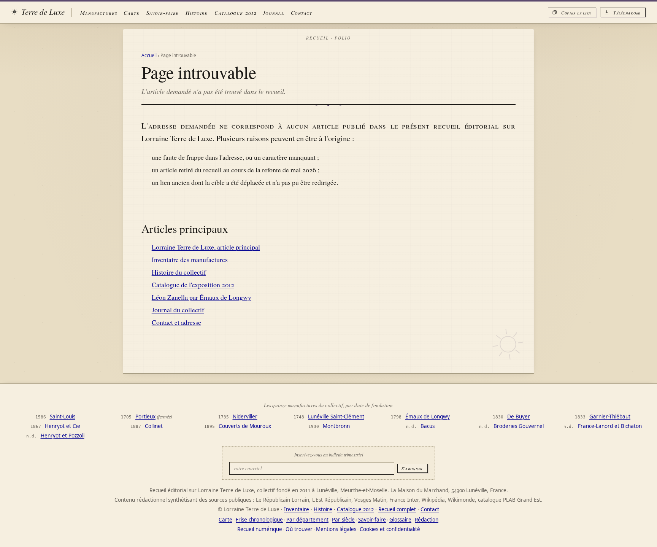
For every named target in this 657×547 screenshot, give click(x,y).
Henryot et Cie (62, 426)
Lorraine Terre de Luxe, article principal (206, 246)
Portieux (145, 416)
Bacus (428, 426)
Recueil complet (397, 509)
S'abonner (412, 468)
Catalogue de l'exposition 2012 (193, 284)
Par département (307, 519)
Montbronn (336, 426)
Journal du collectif (178, 309)
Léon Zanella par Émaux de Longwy (201, 297)
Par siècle (343, 519)
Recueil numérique (259, 529)
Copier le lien (576, 13)
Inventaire (296, 509)
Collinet (154, 426)
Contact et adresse (176, 322)
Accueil (149, 55)
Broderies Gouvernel (519, 426)
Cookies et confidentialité (390, 529)
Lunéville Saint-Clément (336, 416)
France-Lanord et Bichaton (610, 426)
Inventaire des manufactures (190, 259)
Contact (301, 12)
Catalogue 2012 (235, 12)
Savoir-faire (162, 12)
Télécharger (627, 13)
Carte (131, 12)
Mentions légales (336, 529)
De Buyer (518, 416)
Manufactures (98, 12)
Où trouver (299, 529)
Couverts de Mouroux (245, 426)
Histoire (197, 12)
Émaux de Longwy (427, 416)
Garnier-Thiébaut (609, 416)
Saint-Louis (62, 416)
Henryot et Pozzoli (62, 435)
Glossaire (400, 519)
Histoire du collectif (179, 272)
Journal (273, 12)
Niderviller (245, 416)
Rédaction (426, 519)
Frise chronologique (259, 519)
